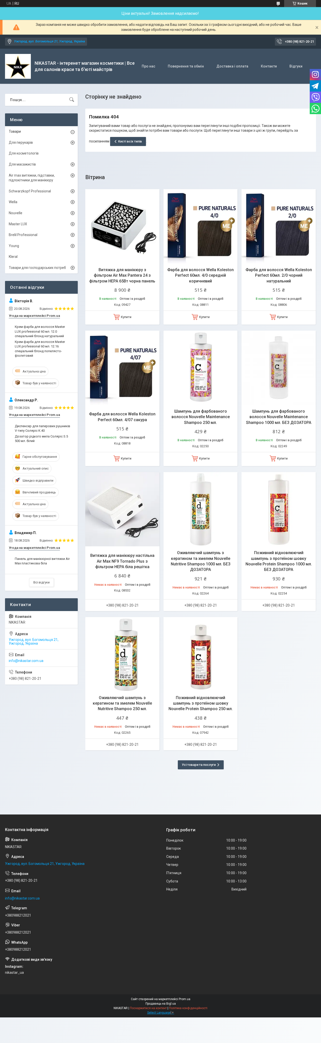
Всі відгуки (41, 582)
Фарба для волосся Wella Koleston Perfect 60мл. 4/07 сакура (122, 417)
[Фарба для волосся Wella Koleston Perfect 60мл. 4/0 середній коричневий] (201, 226)
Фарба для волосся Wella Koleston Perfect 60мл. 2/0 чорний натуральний (279, 275)
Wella (13, 202)
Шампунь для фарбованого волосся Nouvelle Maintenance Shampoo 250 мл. (201, 417)
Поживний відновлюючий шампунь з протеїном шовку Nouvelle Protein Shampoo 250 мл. (201, 703)
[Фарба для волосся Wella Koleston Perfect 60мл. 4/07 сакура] (122, 368)
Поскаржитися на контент (148, 1008)
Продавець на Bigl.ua (160, 1003)
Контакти (269, 66)
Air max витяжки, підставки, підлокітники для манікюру (32, 177)
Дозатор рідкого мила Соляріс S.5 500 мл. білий (41, 438)
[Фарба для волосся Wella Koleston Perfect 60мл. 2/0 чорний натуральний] (279, 226)
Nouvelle (15, 213)
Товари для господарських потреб (37, 268)
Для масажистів (22, 164)
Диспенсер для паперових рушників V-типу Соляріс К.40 (42, 428)
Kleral (13, 257)
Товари (15, 131)
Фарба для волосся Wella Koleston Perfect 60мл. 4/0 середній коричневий (200, 275)
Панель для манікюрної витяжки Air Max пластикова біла (42, 561)
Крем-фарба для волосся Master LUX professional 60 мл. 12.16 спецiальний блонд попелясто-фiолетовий (40, 348)
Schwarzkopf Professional (30, 191)
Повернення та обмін (186, 66)
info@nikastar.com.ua (26, 661)
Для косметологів (24, 153)
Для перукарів (21, 142)
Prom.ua (184, 999)
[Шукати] (72, 100)
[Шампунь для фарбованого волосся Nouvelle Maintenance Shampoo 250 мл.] (201, 368)
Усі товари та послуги (199, 765)
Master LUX (18, 224)
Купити (126, 317)
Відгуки (295, 66)
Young (14, 246)
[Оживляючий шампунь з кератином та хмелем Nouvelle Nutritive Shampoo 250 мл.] (122, 654)
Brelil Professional (23, 235)
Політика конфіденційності (188, 1008)
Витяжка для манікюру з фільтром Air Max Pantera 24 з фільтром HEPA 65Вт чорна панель (122, 275)
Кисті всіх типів (130, 141)
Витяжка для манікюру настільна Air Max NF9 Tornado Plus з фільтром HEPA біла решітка (122, 561)
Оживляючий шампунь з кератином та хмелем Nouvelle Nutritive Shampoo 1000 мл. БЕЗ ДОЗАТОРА (200, 561)
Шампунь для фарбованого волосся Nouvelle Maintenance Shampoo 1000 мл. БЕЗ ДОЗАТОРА (278, 417)
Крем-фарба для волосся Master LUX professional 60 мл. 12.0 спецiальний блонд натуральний (40, 331)
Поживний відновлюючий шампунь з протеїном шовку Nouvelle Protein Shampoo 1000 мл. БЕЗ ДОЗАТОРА (279, 561)
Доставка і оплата (232, 66)
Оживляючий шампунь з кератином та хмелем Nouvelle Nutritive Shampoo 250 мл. (122, 703)
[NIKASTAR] (18, 66)
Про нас (148, 66)
